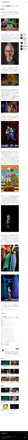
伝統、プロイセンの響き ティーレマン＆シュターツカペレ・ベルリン (25, 49)
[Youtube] (24, 437)
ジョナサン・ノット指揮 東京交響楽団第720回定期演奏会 (25, 46)
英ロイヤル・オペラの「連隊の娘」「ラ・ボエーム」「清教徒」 (14, 401)
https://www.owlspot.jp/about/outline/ (9, 305)
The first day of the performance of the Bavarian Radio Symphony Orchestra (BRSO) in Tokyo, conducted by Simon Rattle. (25, 39)
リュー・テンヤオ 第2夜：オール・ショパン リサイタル (14, 410)
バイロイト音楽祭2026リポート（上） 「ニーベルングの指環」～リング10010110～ (5, 367)
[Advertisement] (23, 21)
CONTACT (17, 432)
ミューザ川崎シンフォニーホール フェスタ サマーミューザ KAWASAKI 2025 (25, 43)
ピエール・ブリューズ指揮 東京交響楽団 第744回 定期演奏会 (14, 393)
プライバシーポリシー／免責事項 (23, 432)
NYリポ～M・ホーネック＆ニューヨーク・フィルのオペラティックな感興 (5, 374)
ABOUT (13, 432)
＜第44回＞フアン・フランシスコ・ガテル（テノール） (25, 35)
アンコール (2, 7)
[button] (27, 2)
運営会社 (26, 434)
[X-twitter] (26, 437)
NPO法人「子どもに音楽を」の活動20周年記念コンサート (5, 410)
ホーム (2, 413)
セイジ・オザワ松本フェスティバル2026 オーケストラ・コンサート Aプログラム (5, 394)
